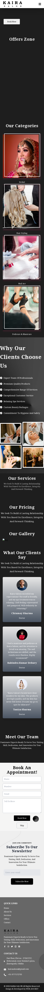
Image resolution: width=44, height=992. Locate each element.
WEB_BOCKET (32, 989)
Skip (22, 825)
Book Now (11, 21)
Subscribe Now (22, 881)
